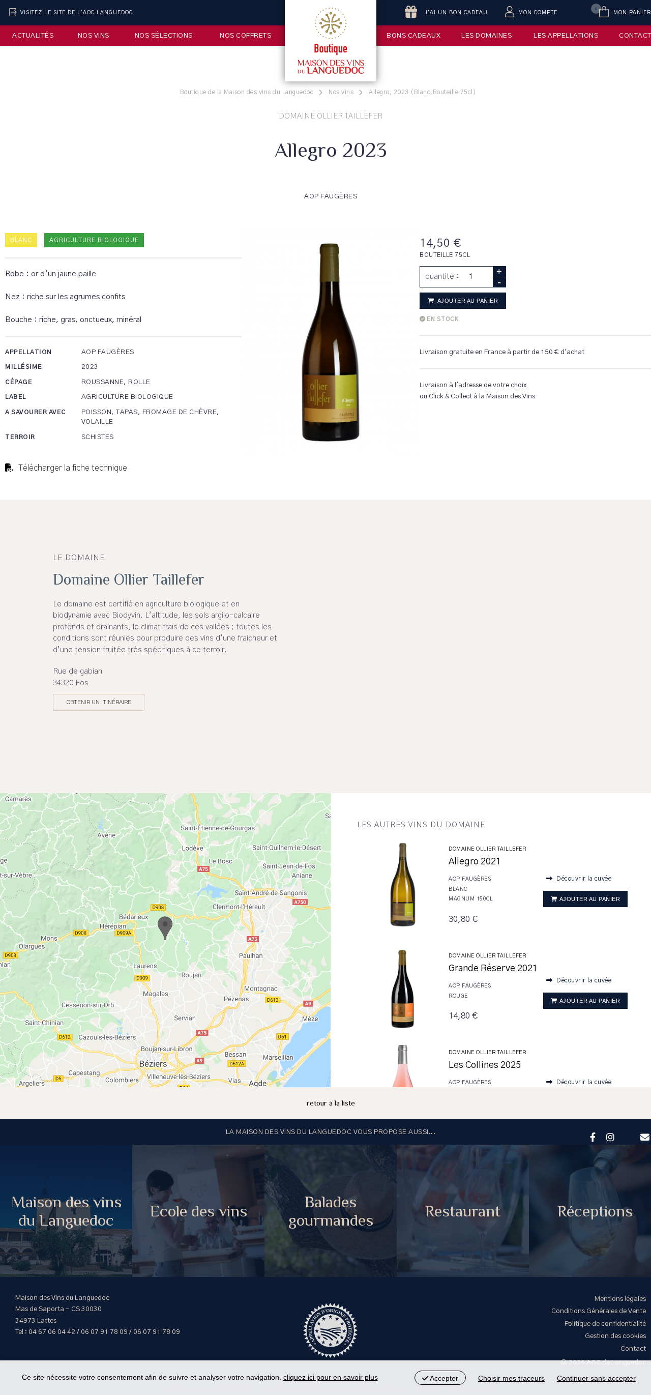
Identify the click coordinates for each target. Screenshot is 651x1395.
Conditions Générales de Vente (598, 1311)
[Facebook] (591, 1136)
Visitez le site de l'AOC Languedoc (76, 12)
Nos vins (93, 35)
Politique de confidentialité (605, 1323)
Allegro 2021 (475, 861)
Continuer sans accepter (596, 1378)
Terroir (20, 437)
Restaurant (462, 1211)
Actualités (32, 35)
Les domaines (486, 35)
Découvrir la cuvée (583, 879)
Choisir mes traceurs (511, 1378)
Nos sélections (164, 35)
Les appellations (566, 35)
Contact (633, 1348)
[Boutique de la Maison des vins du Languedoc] (330, 40)
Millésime (23, 367)
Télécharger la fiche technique (71, 468)
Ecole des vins (198, 1211)
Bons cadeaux (413, 35)
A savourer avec (35, 412)
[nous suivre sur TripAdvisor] (626, 1130)
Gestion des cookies (615, 1336)
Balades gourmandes (330, 1211)
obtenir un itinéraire (99, 702)
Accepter (443, 1378)
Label (15, 397)
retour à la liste (331, 1102)
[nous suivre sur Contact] (643, 1136)
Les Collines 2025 (485, 1065)
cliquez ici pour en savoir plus (330, 1377)
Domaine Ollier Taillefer (487, 849)
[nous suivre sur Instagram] (608, 1136)
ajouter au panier (467, 301)
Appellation (28, 352)
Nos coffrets (245, 35)
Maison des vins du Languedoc (66, 1211)
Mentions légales (620, 1298)
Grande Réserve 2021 (493, 968)
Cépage (18, 382)
